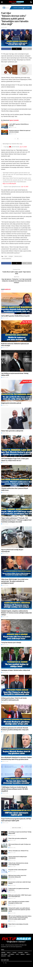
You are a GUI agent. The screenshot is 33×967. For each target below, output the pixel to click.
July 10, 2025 (4, 27)
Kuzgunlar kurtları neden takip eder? (17, 869)
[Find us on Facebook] (1, 963)
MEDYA (28, 954)
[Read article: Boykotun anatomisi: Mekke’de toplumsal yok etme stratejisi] (4, 132)
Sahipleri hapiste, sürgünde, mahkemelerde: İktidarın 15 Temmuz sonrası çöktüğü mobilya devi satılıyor (16, 612)
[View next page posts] (18, 139)
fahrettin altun (18, 256)
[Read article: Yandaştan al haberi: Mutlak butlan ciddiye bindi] (16, 658)
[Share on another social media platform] (27, 49)
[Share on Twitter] (17, 49)
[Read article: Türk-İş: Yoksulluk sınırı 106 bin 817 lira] (4, 852)
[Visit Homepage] (16, 2)
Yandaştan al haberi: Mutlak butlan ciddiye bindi (15, 670)
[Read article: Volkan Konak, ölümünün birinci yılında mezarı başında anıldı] (4, 864)
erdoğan (11, 256)
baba (6, 256)
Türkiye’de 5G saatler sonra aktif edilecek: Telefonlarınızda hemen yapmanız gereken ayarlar (19, 910)
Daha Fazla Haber (16, 827)
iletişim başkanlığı (6, 258)
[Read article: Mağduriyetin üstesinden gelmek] (16, 390)
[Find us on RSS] (5, 963)
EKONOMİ (20, 952)
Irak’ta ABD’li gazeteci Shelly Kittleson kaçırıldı (15, 316)
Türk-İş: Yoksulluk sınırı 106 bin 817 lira (18, 850)
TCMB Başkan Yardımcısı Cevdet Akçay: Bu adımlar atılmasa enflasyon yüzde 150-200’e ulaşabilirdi (14, 789)
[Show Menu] (2, 2)
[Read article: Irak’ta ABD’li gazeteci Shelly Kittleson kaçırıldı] (4, 126)
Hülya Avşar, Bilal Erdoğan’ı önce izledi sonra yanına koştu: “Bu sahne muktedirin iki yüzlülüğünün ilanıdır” (14, 581)
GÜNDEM (3, 952)
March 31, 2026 (13, 127)
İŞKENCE (22, 954)
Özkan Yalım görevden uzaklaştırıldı (12, 431)
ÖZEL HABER (4, 954)
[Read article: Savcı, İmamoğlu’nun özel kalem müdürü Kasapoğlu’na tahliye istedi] (4, 903)
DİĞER (9, 956)
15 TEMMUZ (11, 954)
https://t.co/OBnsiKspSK (9, 183)
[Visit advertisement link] (16, 9)
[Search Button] (31, 2)
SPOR (17, 954)
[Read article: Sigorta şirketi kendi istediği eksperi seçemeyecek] (16, 537)
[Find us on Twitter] (3, 963)
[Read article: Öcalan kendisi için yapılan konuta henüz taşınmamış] (4, 890)
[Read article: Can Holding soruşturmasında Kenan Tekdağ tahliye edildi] (16, 361)
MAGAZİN (3, 956)
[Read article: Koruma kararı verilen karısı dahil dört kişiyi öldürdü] (4, 883)
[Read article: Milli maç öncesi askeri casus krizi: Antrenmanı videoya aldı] (4, 877)
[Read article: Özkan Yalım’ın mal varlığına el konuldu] (4, 925)
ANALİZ (9, 952)
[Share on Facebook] (6, 49)
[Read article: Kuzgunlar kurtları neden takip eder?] (4, 871)
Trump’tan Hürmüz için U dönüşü (11, 642)
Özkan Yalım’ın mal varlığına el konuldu (18, 924)
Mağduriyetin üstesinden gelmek (11, 403)
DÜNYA (26, 952)
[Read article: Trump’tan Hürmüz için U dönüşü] (16, 630)
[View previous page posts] (15, 139)
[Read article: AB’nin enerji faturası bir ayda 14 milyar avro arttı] (4, 846)
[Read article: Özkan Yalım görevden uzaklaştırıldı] (16, 418)
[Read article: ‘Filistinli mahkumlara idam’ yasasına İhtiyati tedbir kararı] (16, 476)
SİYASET (14, 952)
